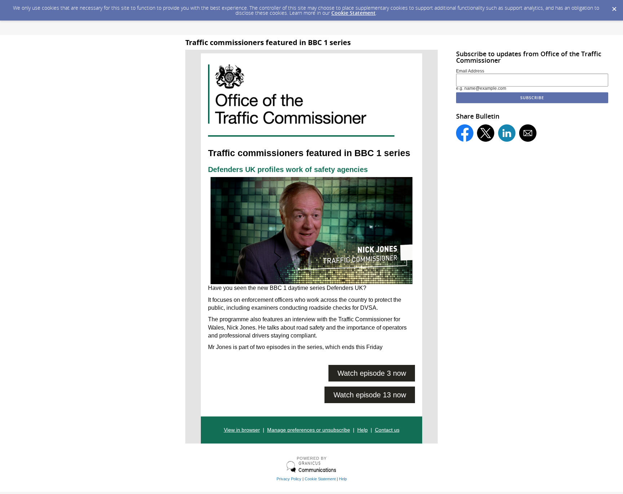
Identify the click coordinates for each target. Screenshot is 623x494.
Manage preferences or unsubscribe (308, 430)
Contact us (387, 430)
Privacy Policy (289, 479)
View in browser (242, 430)
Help (362, 430)
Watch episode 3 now (371, 373)
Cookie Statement (353, 12)
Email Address (470, 71)
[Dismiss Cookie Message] (614, 7)
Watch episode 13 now (369, 395)
